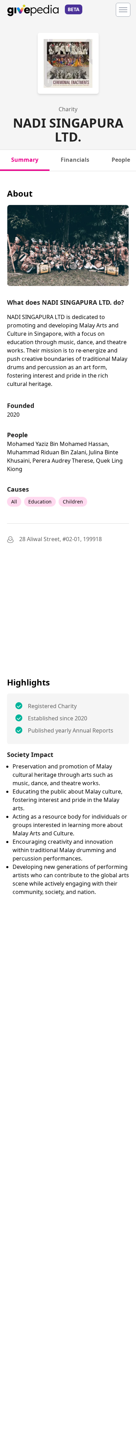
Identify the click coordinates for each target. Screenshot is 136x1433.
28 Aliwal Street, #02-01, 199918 (60, 539)
